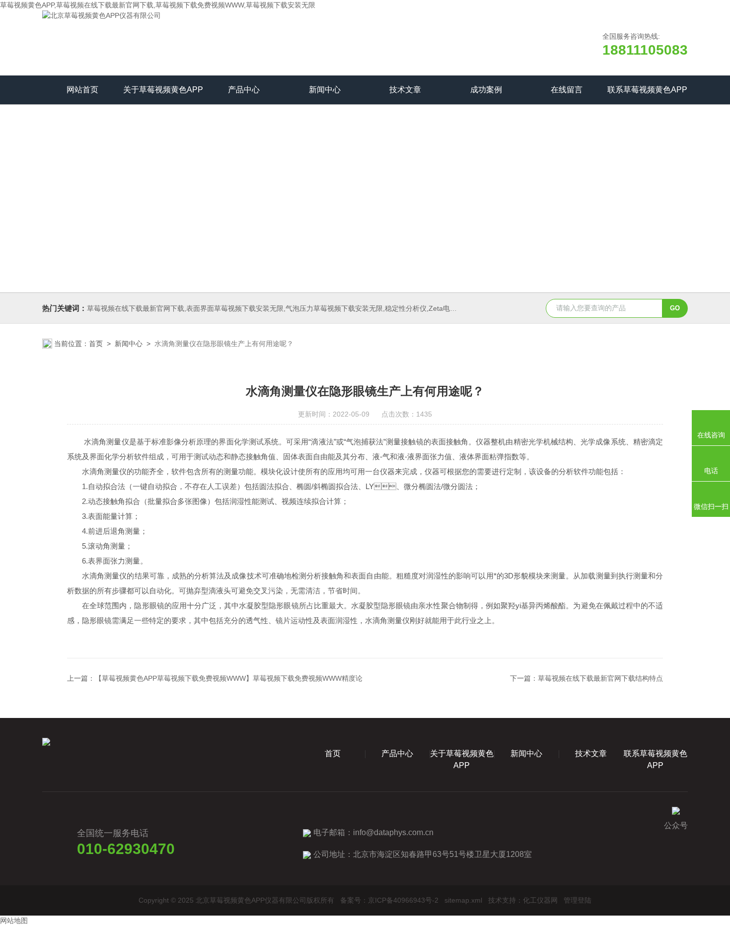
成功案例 (486, 89)
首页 (96, 344)
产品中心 (244, 89)
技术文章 (405, 89)
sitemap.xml (463, 900)
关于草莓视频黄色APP (163, 89)
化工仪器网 (540, 900)
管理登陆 (577, 900)
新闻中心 (325, 89)
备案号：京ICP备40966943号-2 (389, 900)
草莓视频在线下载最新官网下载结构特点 (600, 678)
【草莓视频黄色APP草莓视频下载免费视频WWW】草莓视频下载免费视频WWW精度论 (229, 678)
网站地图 (14, 921)
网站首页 (82, 89)
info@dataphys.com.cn (393, 832)
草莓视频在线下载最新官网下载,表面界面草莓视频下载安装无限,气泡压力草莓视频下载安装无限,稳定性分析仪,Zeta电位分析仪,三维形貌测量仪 (307, 308)
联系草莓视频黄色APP (647, 89)
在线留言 (567, 89)
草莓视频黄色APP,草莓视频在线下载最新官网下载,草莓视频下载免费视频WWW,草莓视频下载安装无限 (157, 5)
